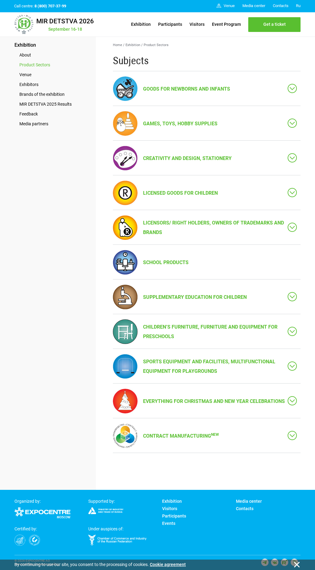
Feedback (28, 113)
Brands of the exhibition (42, 94)
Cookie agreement (168, 564)
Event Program (226, 24)
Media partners (33, 123)
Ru (298, 5)
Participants (170, 24)
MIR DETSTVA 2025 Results (45, 104)
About (25, 55)
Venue (25, 74)
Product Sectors (34, 64)
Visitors (197, 24)
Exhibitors (28, 84)
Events (168, 523)
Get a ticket (274, 24)
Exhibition (141, 24)
